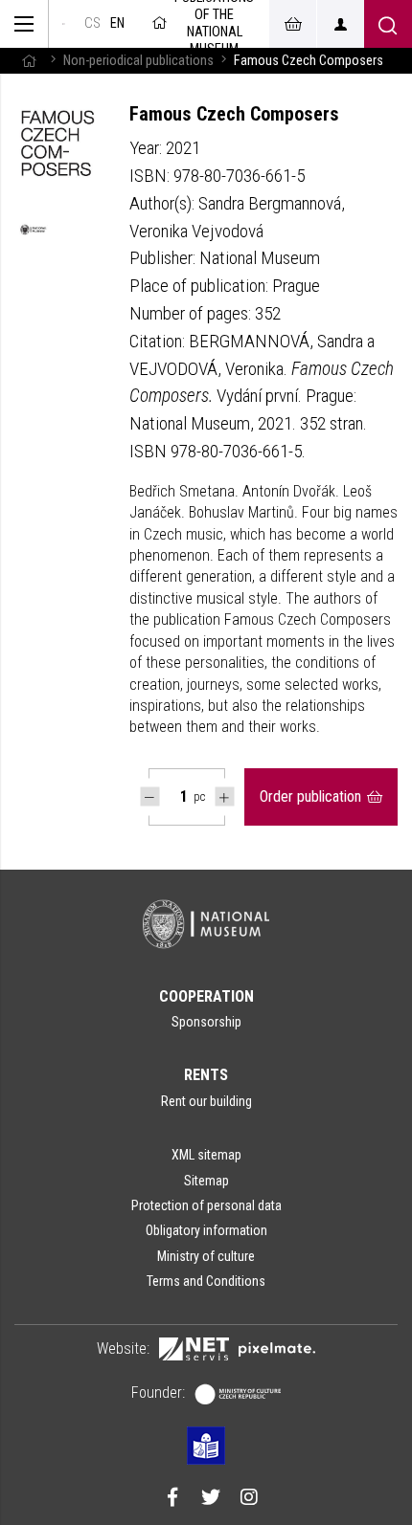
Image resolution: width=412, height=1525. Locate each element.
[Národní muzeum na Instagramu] (249, 1499)
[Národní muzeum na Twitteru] (211, 1499)
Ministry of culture (206, 1256)
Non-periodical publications (138, 61)
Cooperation (206, 996)
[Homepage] (28, 61)
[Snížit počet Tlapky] (150, 796)
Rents (206, 1075)
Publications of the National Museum (214, 24)
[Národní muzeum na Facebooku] (172, 1499)
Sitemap (206, 1180)
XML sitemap (206, 1154)
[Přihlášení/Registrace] (340, 24)
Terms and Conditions (206, 1281)
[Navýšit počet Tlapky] (224, 796)
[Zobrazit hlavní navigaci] (24, 24)
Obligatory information (206, 1230)
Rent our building (206, 1101)
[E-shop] (292, 24)
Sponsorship (206, 1021)
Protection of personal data (206, 1205)
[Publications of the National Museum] (63, 24)
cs (92, 23)
